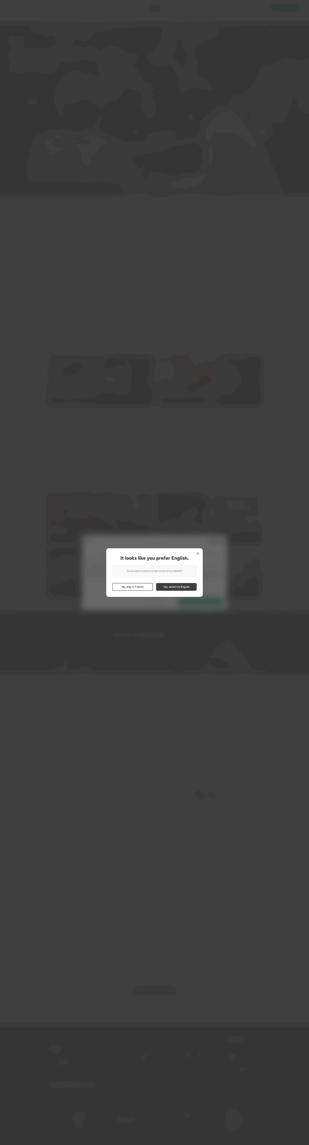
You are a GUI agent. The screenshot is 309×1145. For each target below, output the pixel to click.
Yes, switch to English (176, 586)
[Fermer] (197, 553)
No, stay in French (133, 586)
